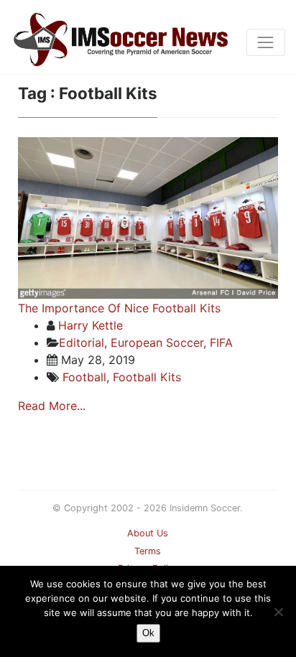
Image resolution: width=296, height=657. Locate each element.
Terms (147, 551)
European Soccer (157, 342)
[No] (278, 612)
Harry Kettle (90, 325)
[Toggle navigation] (265, 42)
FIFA (221, 342)
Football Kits (147, 377)
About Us (147, 533)
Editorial (81, 342)
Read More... (51, 406)
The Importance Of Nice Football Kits (119, 308)
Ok (148, 633)
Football (84, 377)
